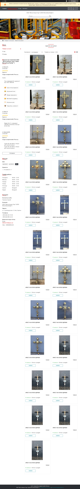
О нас (19, 8)
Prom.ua (47, 486)
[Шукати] (50, 16)
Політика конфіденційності (58, 487)
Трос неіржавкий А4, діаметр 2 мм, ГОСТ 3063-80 (12, 81)
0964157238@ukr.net (7, 222)
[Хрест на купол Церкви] (37, 64)
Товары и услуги (12, 8)
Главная (4, 8)
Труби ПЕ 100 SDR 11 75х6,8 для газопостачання (11, 144)
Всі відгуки (12, 153)
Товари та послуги (9, 40)
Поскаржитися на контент (45, 487)
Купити (30, 84)
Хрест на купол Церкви (32, 77)
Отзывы (4, 54)
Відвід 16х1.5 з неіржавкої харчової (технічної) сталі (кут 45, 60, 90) (11, 125)
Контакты (25, 8)
